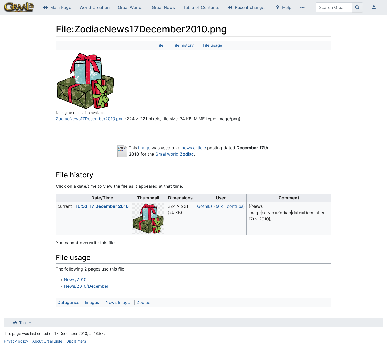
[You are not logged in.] (375, 7)
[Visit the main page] (19, 8)
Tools (23, 322)
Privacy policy (16, 341)
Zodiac (187, 154)
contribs (235, 206)
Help (286, 7)
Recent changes (250, 7)
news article (194, 147)
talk (219, 206)
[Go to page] (357, 7)
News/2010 (75, 279)
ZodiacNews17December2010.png (90, 118)
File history (183, 45)
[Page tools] (303, 7)
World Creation (95, 7)
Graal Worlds (130, 7)
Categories (68, 302)
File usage (212, 45)
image (144, 147)
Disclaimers (76, 341)
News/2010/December (86, 286)
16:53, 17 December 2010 (102, 206)
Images (92, 302)
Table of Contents (201, 7)
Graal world (166, 154)
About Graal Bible (47, 341)
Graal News (163, 7)
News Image (118, 302)
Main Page (60, 7)
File (160, 45)
